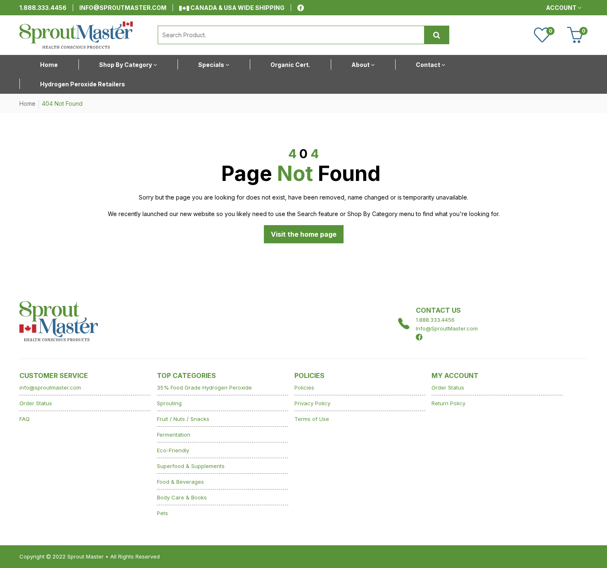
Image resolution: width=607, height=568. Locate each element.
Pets (162, 513)
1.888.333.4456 (42, 7)
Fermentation (173, 434)
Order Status (35, 403)
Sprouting (169, 403)
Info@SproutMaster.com (447, 328)
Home (27, 103)
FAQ (24, 419)
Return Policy (448, 403)
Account (562, 7)
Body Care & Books (182, 497)
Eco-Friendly (173, 450)
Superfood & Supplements (191, 466)
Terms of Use (311, 419)
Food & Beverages (180, 481)
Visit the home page (304, 234)
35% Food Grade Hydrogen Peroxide (204, 387)
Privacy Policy (312, 403)
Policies (304, 387)
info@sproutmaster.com (122, 7)
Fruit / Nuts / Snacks (183, 419)
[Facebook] (300, 8)
